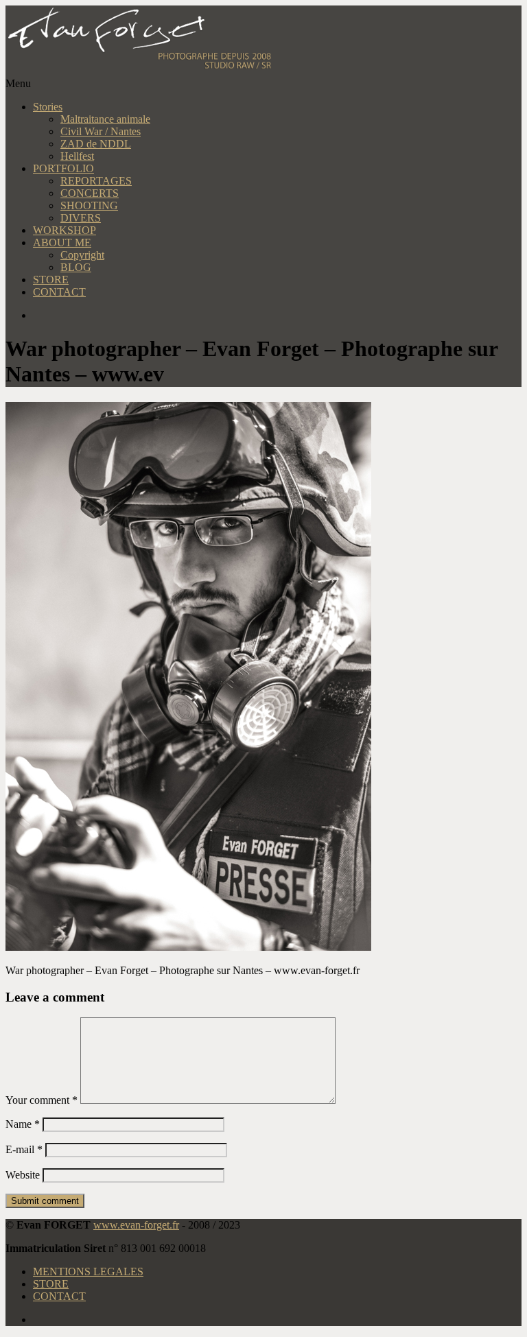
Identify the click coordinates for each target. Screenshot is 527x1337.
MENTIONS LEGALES (88, 1271)
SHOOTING (89, 205)
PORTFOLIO (63, 168)
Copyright (82, 255)
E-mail (24, 1149)
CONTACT (59, 292)
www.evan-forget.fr (136, 1225)
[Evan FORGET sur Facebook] (277, 315)
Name (22, 1124)
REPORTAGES (96, 181)
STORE (51, 279)
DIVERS (80, 218)
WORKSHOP (64, 230)
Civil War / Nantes (100, 131)
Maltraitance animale (105, 119)
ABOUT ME (62, 242)
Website (22, 1175)
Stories (47, 107)
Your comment (41, 1100)
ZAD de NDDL (95, 144)
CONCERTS (89, 193)
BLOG (75, 267)
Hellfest (77, 156)
